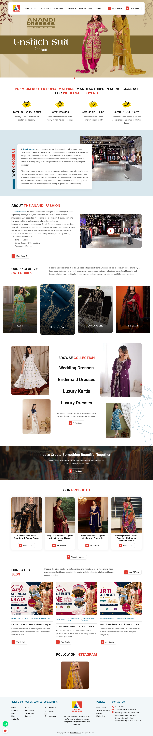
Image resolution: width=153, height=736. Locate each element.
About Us (82, 8)
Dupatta (71, 8)
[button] (34, 8)
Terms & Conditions (103, 710)
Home (26, 8)
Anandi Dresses (75, 733)
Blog (90, 8)
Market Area (100, 716)
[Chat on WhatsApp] (5, 724)
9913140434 (117, 8)
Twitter (51, 712)
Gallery (13, 713)
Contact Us (98, 8)
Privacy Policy (101, 707)
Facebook (52, 707)
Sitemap (99, 713)
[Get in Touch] (5, 730)
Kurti (32, 8)
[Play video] (110, 231)
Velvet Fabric (58, 8)
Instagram (52, 716)
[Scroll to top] (148, 733)
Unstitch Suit (44, 8)
